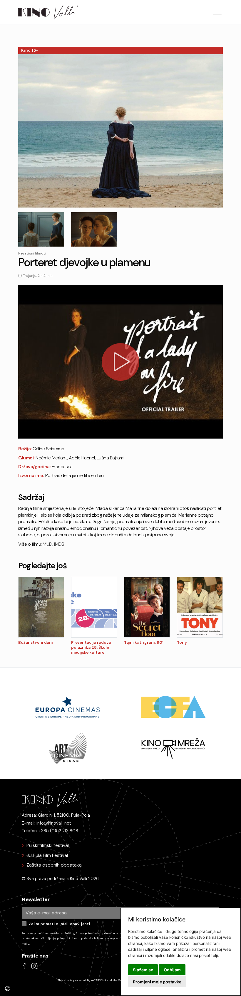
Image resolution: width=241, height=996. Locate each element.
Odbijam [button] (172, 969)
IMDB (59, 544)
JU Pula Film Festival (47, 855)
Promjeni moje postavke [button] (157, 981)
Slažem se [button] (143, 969)
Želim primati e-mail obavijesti (59, 923)
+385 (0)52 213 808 (58, 831)
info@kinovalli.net (53, 823)
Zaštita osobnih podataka (54, 865)
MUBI (47, 544)
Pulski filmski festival (47, 845)
